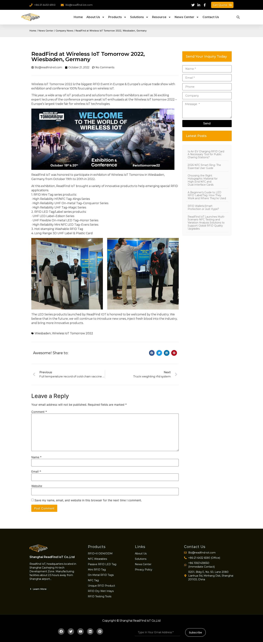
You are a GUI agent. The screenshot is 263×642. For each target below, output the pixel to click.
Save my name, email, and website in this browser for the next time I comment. (88, 500)
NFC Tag (93, 580)
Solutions (137, 17)
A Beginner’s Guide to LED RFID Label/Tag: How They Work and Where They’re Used (207, 195)
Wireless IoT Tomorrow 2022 (72, 333)
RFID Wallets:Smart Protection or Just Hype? (203, 207)
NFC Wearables (97, 558)
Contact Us (211, 17)
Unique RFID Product (101, 585)
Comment (39, 411)
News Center (184, 17)
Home (78, 17)
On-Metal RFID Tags (101, 575)
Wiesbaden (43, 333)
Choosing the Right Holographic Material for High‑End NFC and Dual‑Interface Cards (203, 180)
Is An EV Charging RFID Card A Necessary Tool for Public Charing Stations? (206, 154)
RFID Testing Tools (99, 596)
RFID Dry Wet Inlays (101, 591)
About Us (93, 17)
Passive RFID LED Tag (102, 564)
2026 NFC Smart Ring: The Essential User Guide (204, 166)
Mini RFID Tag (97, 569)
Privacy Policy (143, 569)
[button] (238, 17)
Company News (64, 30)
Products (115, 17)
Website (36, 485)
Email (36, 471)
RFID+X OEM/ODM (100, 553)
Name (36, 457)
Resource (159, 17)
